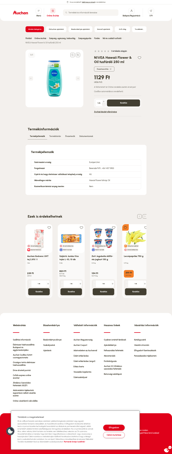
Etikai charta (79, 367)
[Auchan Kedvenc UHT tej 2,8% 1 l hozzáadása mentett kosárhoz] (49, 227)
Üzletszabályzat (80, 377)
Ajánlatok (47, 350)
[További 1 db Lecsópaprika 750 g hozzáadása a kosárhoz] (144, 283)
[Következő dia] (145, 216)
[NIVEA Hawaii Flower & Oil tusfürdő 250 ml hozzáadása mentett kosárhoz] (139, 57)
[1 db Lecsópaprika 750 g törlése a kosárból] (126, 283)
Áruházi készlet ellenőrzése (105, 112)
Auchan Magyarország (83, 340)
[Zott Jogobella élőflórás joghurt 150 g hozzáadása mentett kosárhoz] (113, 227)
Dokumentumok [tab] (86, 136)
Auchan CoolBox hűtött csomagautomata (22, 356)
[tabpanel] (86, 170)
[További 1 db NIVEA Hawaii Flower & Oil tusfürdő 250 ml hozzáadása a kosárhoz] (103, 101)
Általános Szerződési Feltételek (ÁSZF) (22, 384)
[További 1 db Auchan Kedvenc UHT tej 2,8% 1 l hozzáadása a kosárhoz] (48, 283)
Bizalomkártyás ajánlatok (80, 29)
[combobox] (90, 12)
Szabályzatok (49, 345)
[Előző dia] (139, 216)
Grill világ (122, 29)
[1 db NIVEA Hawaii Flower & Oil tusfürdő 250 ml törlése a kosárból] (103, 104)
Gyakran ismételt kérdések (115, 340)
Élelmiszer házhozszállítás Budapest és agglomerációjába (24, 347)
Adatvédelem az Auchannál (85, 350)
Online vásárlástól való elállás (25, 401)
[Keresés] (66, 12)
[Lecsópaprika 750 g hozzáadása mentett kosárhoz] (146, 227)
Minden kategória (34, 29)
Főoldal (29, 38)
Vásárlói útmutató (141, 345)
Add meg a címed (88, 2)
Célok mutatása (114, 435)
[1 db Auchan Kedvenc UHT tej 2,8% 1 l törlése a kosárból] (29, 283)
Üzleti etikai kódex (81, 356)
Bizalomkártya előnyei (52, 340)
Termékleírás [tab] (55, 136)
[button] (10, 431)
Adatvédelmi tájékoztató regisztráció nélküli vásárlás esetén (24, 393)
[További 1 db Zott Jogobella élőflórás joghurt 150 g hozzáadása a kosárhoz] (112, 283)
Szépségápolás (84, 38)
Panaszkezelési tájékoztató (145, 356)
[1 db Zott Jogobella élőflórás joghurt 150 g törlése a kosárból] (94, 283)
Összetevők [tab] (70, 136)
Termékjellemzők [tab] (37, 136)
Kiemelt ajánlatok (103, 29)
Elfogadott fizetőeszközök (145, 350)
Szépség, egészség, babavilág (62, 38)
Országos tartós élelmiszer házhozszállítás (24, 363)
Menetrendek (109, 356)
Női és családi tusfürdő (112, 38)
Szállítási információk (22, 340)
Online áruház (40, 38)
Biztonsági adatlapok (113, 374)
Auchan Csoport (80, 345)
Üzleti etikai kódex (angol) (84, 361)
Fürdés (97, 38)
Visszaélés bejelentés (82, 372)
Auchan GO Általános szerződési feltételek (113, 367)
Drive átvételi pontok (22, 370)
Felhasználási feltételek (113, 350)
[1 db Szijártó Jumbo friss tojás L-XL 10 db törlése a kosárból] (62, 283)
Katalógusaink (140, 340)
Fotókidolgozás (110, 361)
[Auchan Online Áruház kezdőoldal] (20, 12)
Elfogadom (114, 427)
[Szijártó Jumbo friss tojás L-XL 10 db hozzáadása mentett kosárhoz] (81, 227)
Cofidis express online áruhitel (22, 376)
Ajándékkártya (110, 345)
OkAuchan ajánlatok (56, 29)
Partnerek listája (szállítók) (74, 442)
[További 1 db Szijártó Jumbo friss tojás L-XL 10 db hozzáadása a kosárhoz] (80, 283)
